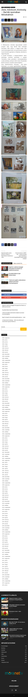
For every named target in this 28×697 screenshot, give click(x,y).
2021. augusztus (6, 460)
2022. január (5, 450)
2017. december (6, 550)
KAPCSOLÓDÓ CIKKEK (6, 263)
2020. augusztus (6, 485)
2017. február (5, 570)
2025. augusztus (6, 362)
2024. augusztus (6, 387)
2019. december (6, 501)
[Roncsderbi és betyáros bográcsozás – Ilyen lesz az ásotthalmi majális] (4, 637)
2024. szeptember (6, 384)
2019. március (5, 519)
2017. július (4, 560)
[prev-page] (2, 287)
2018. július (4, 536)
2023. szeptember (6, 409)
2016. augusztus (6, 583)
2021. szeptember (6, 458)
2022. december (6, 427)
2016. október (5, 578)
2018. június (5, 538)
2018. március (5, 544)
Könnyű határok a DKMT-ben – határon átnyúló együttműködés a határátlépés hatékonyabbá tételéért (20, 255)
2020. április (5, 493)
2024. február (5, 399)
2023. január (5, 425)
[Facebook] (2, 20)
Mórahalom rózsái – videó (15, 611)
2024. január (5, 401)
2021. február (5, 472)
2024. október (5, 382)
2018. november (6, 527)
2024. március (5, 397)
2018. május (5, 540)
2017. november (6, 552)
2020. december (6, 476)
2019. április (5, 517)
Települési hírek (7, 7)
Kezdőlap (3, 5)
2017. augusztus (6, 558)
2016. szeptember (6, 581)
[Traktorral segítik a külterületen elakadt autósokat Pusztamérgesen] (4, 281)
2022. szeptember (6, 433)
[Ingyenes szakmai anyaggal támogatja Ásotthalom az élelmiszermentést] (4, 268)
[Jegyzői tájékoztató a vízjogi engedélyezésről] (4, 630)
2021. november (6, 454)
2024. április (5, 395)
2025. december (6, 354)
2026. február (5, 350)
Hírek (7, 5)
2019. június (5, 513)
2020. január (5, 499)
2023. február (5, 423)
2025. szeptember (6, 360)
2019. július (4, 511)
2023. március (5, 421)
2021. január (5, 474)
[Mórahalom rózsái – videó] (4, 613)
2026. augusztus (6, 337)
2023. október (5, 407)
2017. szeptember (6, 556)
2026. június (5, 342)
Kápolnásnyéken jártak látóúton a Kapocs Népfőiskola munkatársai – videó (7, 255)
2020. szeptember (6, 483)
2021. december (6, 452)
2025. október (5, 358)
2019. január (5, 523)
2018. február (5, 546)
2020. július (4, 487)
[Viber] (15, 20)
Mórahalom (13, 7)
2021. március (5, 470)
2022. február (5, 448)
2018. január (5, 548)
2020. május (5, 491)
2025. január (5, 376)
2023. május (5, 417)
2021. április (5, 468)
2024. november (6, 380)
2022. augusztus (6, 436)
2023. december (6, 403)
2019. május (5, 515)
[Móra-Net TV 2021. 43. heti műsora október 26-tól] (4, 623)
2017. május (5, 564)
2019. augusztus (6, 509)
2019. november (6, 503)
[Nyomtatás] (12, 20)
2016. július (4, 585)
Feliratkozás (23, 297)
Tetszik (24, 294)
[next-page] (4, 287)
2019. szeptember (6, 507)
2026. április (5, 346)
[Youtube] (15, 690)
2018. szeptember (6, 532)
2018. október (5, 529)
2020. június (5, 489)
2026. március (5, 348)
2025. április (5, 370)
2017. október (5, 554)
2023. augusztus (6, 411)
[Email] (9, 20)
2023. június (5, 415)
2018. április (5, 542)
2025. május (5, 368)
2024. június (5, 391)
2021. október (5, 456)
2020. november (6, 478)
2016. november (6, 576)
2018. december (6, 525)
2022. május (5, 442)
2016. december (6, 574)
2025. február (5, 374)
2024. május (5, 393)
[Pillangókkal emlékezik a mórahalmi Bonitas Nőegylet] (4, 606)
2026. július (4, 340)
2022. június (5, 440)
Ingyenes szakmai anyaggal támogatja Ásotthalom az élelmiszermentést (16, 268)
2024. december (6, 378)
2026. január (5, 352)
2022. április (5, 444)
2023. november (6, 405)
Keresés (3, 327)
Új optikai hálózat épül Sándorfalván (10, 310)
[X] (5, 20)
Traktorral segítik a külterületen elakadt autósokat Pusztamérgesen (17, 281)
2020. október (5, 480)
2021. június (5, 464)
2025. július (4, 364)
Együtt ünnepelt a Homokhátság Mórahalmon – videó (13, 317)
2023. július (4, 413)
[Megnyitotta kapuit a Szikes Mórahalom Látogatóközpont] (4, 600)
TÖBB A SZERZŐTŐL (17, 263)
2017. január (5, 572)
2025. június (5, 366)
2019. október (5, 505)
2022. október (5, 431)
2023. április (5, 419)
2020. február (5, 497)
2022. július (4, 438)
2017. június (5, 562)
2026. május (5, 344)
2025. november (6, 356)
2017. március (5, 568)
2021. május (5, 466)
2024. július (4, 389)
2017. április (5, 566)
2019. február (5, 521)
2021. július (4, 462)
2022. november (6, 429)
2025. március (5, 372)
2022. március (5, 446)
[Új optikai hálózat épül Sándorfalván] (4, 275)
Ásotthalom (4, 270)
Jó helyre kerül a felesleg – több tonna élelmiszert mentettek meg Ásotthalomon (13, 321)
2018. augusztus (6, 534)
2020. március (5, 495)
